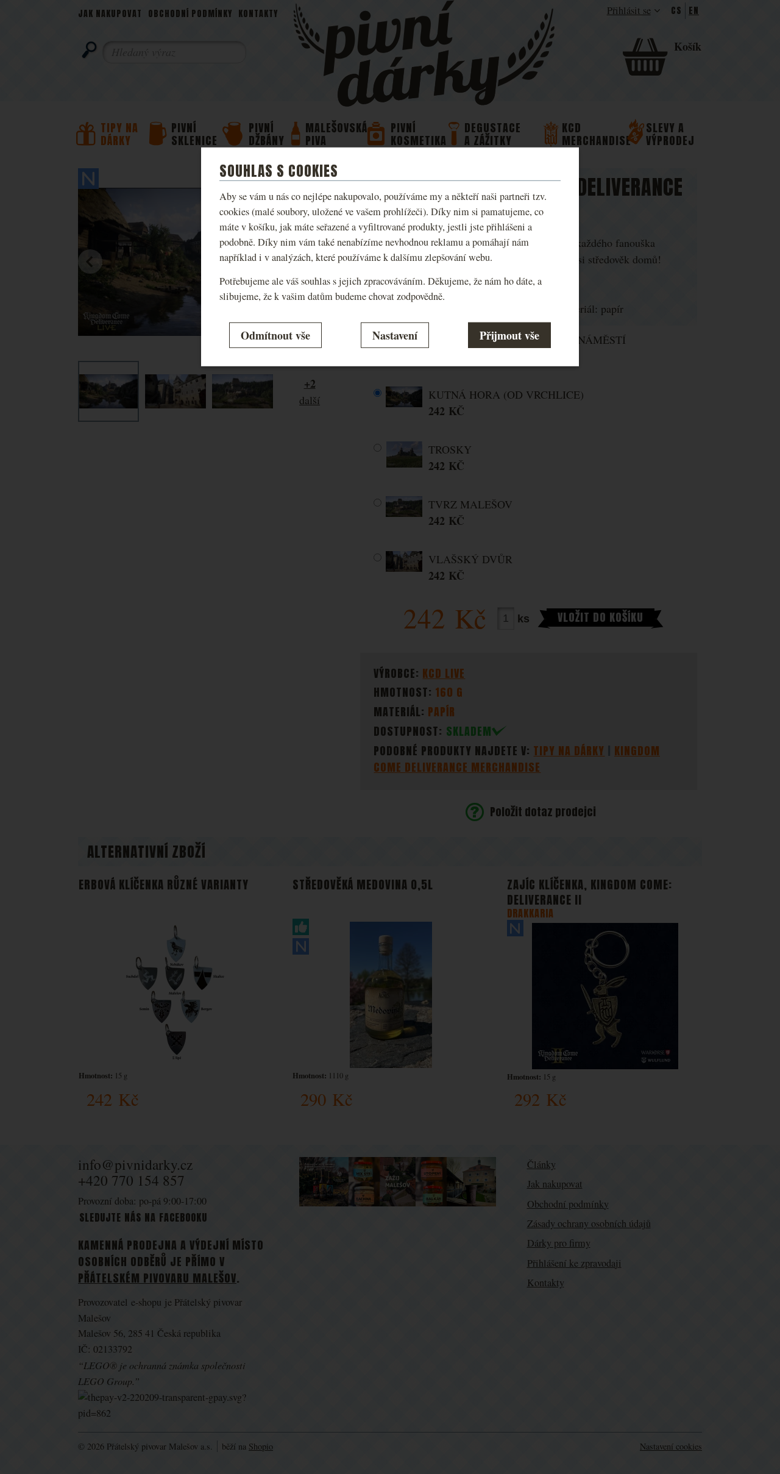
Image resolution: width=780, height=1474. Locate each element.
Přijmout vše (509, 335)
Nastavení (394, 335)
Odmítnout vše (275, 335)
